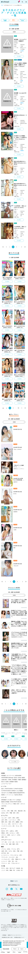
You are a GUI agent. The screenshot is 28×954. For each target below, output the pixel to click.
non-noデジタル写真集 (7, 792)
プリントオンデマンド (7, 803)
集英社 (23, 777)
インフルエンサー (8, 859)
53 (18, 408)
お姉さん (14, 831)
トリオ (11, 842)
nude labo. (3, 805)
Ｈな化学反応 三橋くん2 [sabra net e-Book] (20, 206)
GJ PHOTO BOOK (6, 790)
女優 (4, 851)
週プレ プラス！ (14, 20)
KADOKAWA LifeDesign (7, 777)
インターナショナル (8, 826)
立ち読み (19, 56)
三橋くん (16, 118)
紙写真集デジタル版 (6, 799)
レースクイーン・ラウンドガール (12, 855)
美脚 (4, 822)
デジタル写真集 (5, 20)
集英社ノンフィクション (7, 794)
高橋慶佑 (22, 150)
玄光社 (15, 777)
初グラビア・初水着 (17, 868)
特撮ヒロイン (20, 859)
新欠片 (3, 781)
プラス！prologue (16, 799)
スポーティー (17, 824)
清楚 (4, 837)
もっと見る (14, 761)
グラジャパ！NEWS (22, 20)
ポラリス (23, 803)
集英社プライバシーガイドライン (14, 935)
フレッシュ (6, 824)
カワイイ (6, 835)
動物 (13, 870)
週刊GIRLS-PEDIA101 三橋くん (20, 116)
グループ (20, 842)
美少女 (5, 831)
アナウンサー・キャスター (10, 857)
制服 (14, 810)
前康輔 (21, 80)
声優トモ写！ (16, 803)
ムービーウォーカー (6, 783)
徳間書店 (24, 779)
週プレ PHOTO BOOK (7, 788)
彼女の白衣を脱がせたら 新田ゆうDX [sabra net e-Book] (20, 163)
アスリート (6, 863)
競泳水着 (22, 810)
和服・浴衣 (15, 812)
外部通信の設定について (19, 937)
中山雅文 (22, 50)
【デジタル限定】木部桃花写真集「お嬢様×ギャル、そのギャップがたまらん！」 (20, 66)
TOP (2, 5)
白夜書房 (11, 781)
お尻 (4, 820)
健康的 (19, 822)
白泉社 (7, 781)
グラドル (6, 849)
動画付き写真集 (5, 801)
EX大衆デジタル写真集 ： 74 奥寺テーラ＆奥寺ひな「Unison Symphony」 (20, 137)
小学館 (9, 779)
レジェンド (6, 861)
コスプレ (5, 810)
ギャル (19, 826)
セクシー (16, 835)
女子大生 (5, 853)
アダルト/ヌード (15, 863)
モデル (12, 851)
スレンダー (6, 817)
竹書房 (19, 779)
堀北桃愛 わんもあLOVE (20, 93)
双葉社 (16, 781)
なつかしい (15, 833)
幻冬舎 (19, 777)
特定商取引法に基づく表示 (7, 937)
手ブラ (5, 868)
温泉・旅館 (14, 844)
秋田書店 (3, 775)
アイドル (15, 849)
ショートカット (15, 820)
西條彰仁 (22, 102)
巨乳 (16, 817)
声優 (20, 851)
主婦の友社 (4, 779)
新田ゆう (16, 166)
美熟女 (5, 833)
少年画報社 (14, 779)
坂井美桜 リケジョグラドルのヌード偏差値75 (20, 40)
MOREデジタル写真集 (17, 790)
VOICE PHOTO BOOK (15, 801)
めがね (5, 812)
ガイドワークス (10, 775)
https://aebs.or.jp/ (4, 930)
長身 (12, 822)
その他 (19, 870)
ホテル (5, 844)
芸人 (15, 861)
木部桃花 (16, 69)
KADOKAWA (18, 775)
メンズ (5, 870)
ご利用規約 (4, 935)
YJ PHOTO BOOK (18, 788)
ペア (4, 842)
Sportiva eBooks (18, 794)
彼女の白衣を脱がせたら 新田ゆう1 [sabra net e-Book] (20, 185)
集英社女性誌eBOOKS (19, 792)
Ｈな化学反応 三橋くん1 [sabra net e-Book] (20, 227)
